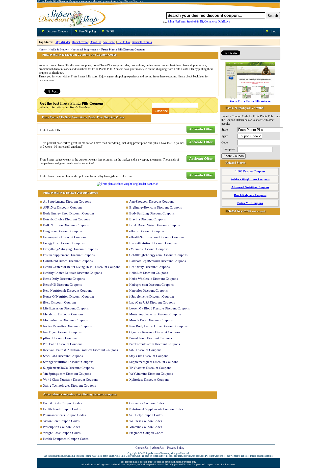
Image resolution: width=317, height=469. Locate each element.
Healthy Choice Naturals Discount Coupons (72, 273)
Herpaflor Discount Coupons (148, 290)
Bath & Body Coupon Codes (62, 403)
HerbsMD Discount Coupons (62, 284)
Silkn (171, 21)
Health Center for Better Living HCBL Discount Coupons (81, 267)
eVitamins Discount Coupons (148, 249)
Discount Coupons (58, 31)
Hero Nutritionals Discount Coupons (67, 290)
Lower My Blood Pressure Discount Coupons (159, 308)
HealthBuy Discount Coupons (149, 267)
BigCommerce (208, 21)
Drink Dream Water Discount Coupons (155, 225)
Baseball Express (142, 42)
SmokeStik (192, 21)
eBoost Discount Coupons (146, 231)
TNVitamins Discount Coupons (150, 368)
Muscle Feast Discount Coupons (151, 320)
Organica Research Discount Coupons (154, 332)
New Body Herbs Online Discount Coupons (158, 326)
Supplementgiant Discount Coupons (153, 362)
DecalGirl (95, 42)
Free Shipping (87, 31)
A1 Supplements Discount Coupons (67, 201)
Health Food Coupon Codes (61, 409)
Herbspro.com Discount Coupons (151, 284)
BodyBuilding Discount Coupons (152, 213)
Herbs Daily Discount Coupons (64, 279)
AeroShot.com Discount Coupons (151, 201)
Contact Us (142, 447)
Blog (273, 31)
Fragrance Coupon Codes (146, 433)
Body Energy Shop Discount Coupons (68, 213)
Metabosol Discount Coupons (63, 314)
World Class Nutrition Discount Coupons (70, 379)
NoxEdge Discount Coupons (62, 332)
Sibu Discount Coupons (145, 350)
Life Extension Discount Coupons (66, 308)
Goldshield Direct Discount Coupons (68, 261)
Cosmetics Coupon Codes (146, 403)
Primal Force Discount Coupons (150, 338)
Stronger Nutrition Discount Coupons (68, 362)
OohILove (224, 21)
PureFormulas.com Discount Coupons (154, 344)
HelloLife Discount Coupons (148, 273)
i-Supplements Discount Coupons (151, 296)
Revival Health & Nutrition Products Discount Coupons (80, 350)
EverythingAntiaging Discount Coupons (70, 249)
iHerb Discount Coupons (59, 302)
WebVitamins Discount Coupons (151, 373)
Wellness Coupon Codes (145, 421)
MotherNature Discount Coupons (65, 320)
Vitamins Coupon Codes (145, 427)
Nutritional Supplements (84, 49)
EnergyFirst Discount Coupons (63, 243)
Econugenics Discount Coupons (64, 237)
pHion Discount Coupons (60, 338)
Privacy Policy (175, 447)
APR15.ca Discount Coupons (62, 207)
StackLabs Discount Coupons (63, 356)
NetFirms (180, 21)
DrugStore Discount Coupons (62, 231)
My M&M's (62, 42)
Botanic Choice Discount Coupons (66, 219)
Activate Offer (200, 129)
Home (42, 49)
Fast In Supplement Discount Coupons (69, 255)
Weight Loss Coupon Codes (61, 433)
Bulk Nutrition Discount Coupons (66, 225)
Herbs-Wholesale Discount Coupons (153, 279)
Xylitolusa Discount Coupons (149, 379)
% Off (110, 31)
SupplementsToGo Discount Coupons (68, 368)
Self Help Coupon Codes (145, 415)
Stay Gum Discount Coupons (148, 356)
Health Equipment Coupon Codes (65, 439)
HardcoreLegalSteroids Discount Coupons (157, 261)
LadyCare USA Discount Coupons (152, 302)
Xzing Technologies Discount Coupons (69, 385)
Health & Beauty (58, 49)
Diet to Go (123, 42)
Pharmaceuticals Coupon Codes (64, 415)
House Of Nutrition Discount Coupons (68, 296)
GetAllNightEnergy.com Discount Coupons (158, 255)
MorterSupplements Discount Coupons (155, 314)
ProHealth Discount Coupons (62, 344)
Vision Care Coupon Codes (61, 421)
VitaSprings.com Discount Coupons (67, 373)
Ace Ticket (109, 42)
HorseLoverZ (80, 42)
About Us (158, 447)
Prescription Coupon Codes (61, 427)
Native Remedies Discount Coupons (67, 326)
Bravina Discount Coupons (147, 219)
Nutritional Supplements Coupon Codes (156, 409)
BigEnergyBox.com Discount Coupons (155, 207)
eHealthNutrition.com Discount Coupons (156, 237)
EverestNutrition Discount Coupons (153, 243)
